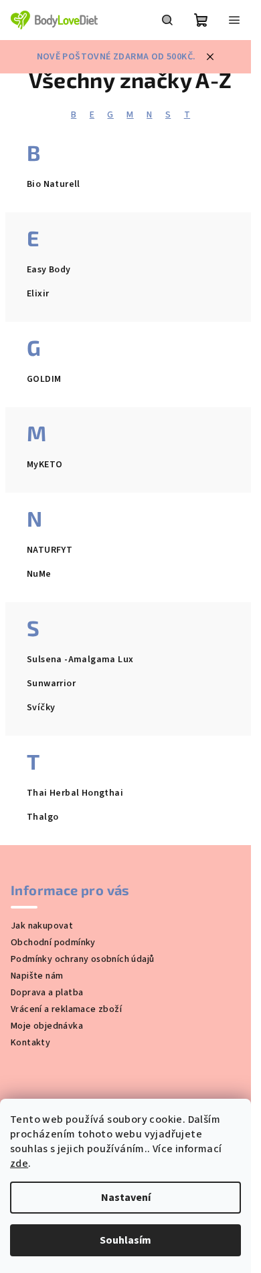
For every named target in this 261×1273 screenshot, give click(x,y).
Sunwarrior (51, 683)
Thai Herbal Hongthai (75, 793)
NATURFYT (49, 550)
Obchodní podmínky (53, 942)
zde (19, 1163)
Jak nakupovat (42, 926)
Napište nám (37, 976)
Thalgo (42, 817)
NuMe (39, 574)
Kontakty (30, 1042)
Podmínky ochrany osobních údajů (82, 959)
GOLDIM (44, 379)
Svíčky (41, 707)
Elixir (38, 293)
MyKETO (44, 464)
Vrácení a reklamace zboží (66, 1009)
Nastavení (126, 1197)
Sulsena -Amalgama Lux (80, 659)
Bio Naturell (53, 184)
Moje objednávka (47, 1026)
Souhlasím (125, 1240)
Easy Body (49, 269)
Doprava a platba (47, 992)
